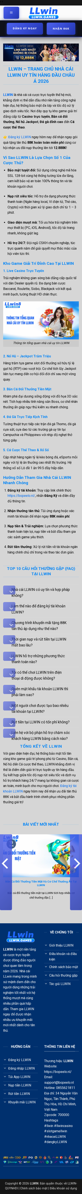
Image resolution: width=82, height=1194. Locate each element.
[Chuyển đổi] (9, 590)
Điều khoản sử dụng (63, 1188)
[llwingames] (44, 12)
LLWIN (68, 1061)
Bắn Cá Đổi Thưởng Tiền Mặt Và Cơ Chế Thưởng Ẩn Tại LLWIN (41, 883)
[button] (11, 13)
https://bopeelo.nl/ (21, 496)
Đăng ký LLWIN (19, 137)
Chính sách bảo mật (34, 1188)
